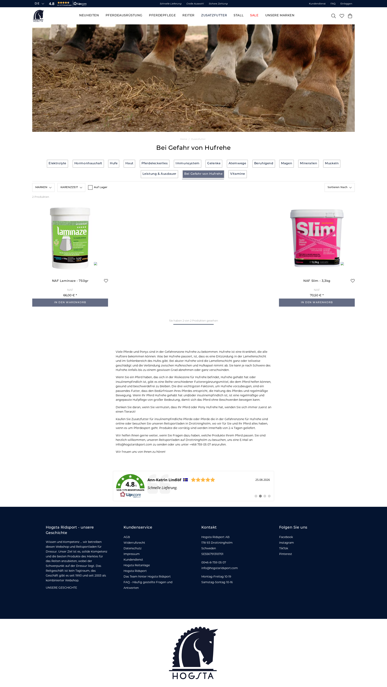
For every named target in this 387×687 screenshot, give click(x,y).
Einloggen (346, 3)
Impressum (132, 554)
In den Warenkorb (70, 302)
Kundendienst (317, 3)
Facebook (286, 537)
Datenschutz (132, 548)
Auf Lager (100, 187)
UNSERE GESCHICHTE (61, 587)
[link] (193, 486)
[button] (67, 3)
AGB (127, 537)
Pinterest (285, 554)
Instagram (286, 542)
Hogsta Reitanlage (137, 565)
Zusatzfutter (198, 139)
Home (183, 139)
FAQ (333, 3)
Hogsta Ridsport (135, 571)
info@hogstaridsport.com (219, 568)
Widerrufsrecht (134, 542)
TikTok (283, 548)
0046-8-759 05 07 (213, 562)
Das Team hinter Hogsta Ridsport (147, 576)
